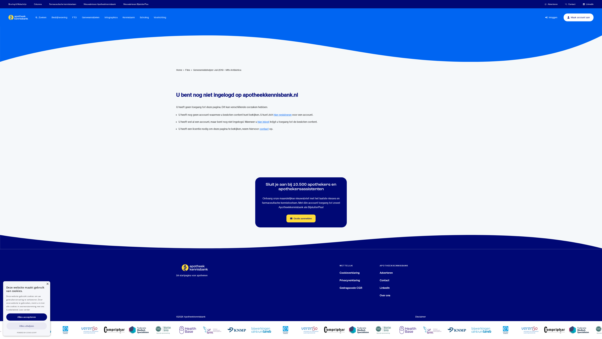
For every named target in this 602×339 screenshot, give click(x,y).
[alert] (26, 308)
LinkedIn (385, 287)
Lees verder (24, 309)
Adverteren (386, 272)
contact (264, 129)
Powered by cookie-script (27, 333)
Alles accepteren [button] (26, 317)
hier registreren (283, 114)
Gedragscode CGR (351, 287)
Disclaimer (420, 316)
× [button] (47, 284)
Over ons (385, 295)
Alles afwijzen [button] (26, 326)
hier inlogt (263, 122)
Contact (384, 280)
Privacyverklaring (350, 280)
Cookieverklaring (350, 272)
